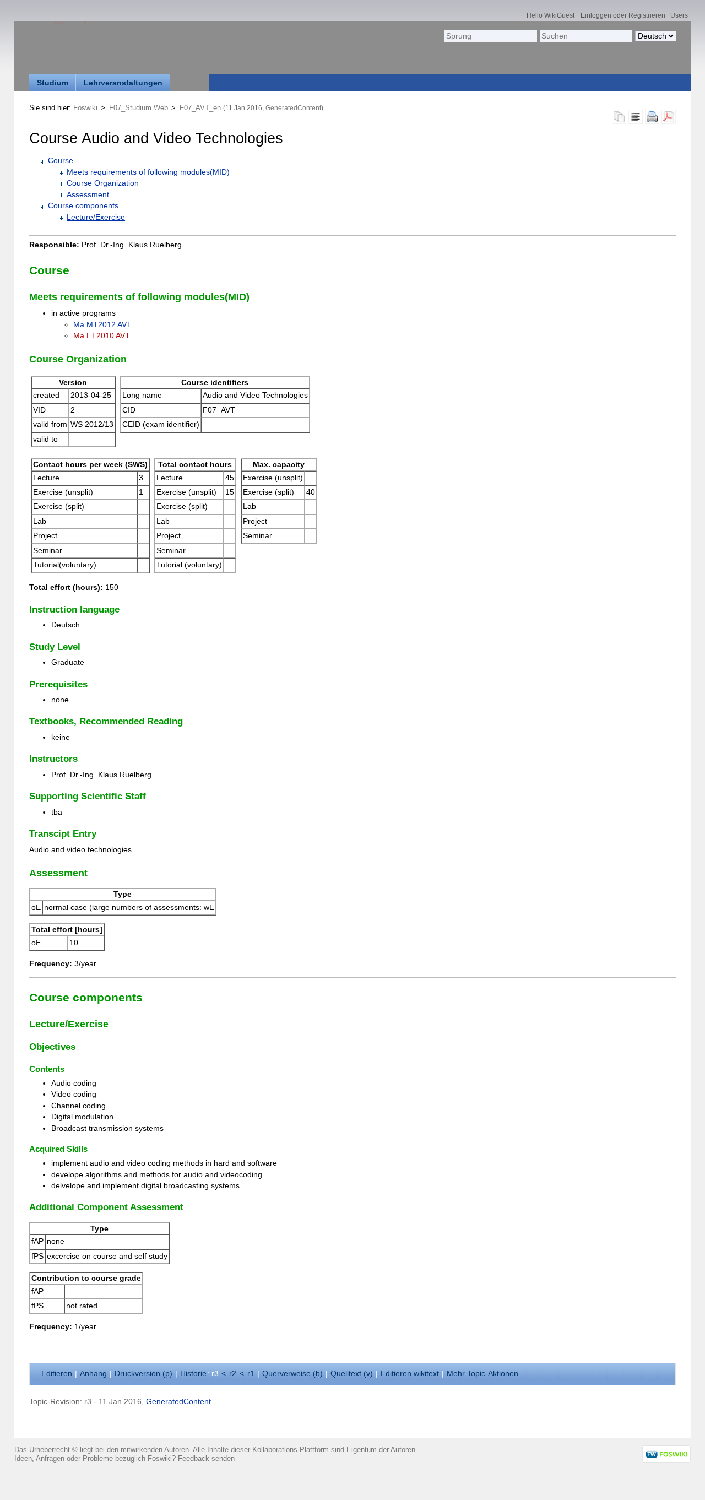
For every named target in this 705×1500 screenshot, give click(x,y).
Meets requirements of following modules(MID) (148, 172)
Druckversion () (143, 1373)
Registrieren (646, 15)
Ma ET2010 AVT (101, 336)
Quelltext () (351, 1373)
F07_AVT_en (200, 108)
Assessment (88, 195)
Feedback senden (206, 1458)
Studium (52, 83)
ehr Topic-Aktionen (482, 1373)
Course (60, 160)
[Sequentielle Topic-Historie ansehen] (619, 120)
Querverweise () (292, 1373)
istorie (193, 1373)
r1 (250, 1373)
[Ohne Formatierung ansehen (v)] (635, 120)
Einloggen (596, 15)
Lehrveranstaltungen (123, 83)
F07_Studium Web (138, 108)
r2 (232, 1373)
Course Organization (103, 183)
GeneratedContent (293, 108)
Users (679, 15)
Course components (83, 206)
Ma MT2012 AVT (102, 325)
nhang (93, 1373)
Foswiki (85, 108)
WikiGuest (559, 15)
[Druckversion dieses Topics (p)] (652, 120)
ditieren (56, 1373)
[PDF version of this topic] (668, 120)
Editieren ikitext (410, 1373)
